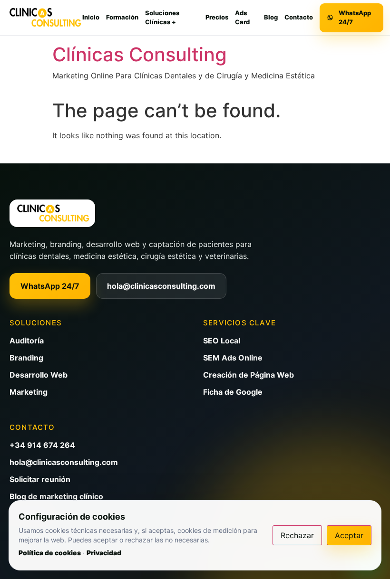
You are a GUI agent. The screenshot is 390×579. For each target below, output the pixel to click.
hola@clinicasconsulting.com (161, 286)
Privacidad (104, 553)
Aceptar (349, 535)
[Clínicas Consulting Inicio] (44, 17)
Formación (122, 17)
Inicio (90, 17)
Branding (26, 357)
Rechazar (297, 535)
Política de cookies (50, 553)
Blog (271, 17)
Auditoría (27, 340)
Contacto (298, 17)
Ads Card (242, 17)
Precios (216, 17)
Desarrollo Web (39, 375)
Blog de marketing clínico (56, 496)
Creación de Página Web (248, 375)
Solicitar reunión (40, 479)
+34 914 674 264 (42, 445)
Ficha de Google (233, 392)
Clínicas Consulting (139, 54)
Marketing (29, 392)
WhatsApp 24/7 (49, 286)
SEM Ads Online (233, 357)
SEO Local (221, 340)
